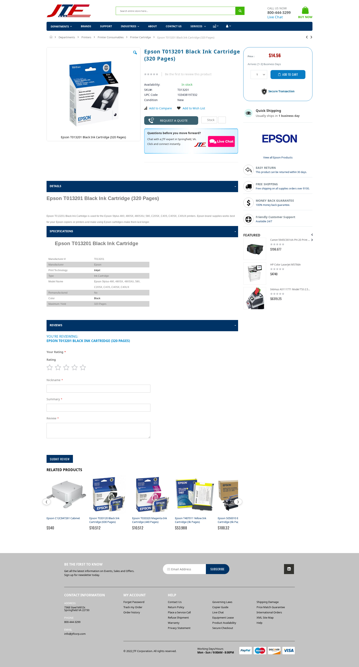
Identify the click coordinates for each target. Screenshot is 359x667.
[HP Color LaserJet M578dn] (254, 273)
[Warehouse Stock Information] (222, 120)
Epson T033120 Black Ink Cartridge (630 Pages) (104, 520)
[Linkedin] (289, 569)
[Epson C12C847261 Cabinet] (66, 514)
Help (259, 623)
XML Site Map (265, 617)
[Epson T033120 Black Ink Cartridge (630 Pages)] (109, 514)
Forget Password (133, 602)
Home (51, 37)
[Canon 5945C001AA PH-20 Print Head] (254, 249)
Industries (128, 26)
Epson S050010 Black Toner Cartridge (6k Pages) (234, 520)
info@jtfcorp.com (75, 634)
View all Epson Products (278, 157)
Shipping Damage (268, 602)
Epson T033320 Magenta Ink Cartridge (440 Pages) (149, 520)
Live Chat (275, 17)
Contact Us (174, 26)
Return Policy (176, 607)
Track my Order (132, 607)
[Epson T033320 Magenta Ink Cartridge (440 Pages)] (152, 514)
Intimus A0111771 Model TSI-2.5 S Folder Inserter (290, 289)
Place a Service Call (179, 612)
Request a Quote (174, 120)
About (152, 26)
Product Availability (224, 623)
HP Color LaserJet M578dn (285, 264)
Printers (86, 37)
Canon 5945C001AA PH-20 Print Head (290, 240)
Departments (67, 37)
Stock (210, 120)
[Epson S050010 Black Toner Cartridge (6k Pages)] (237, 514)
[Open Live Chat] (221, 141)
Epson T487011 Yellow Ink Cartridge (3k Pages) (190, 520)
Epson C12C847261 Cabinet (63, 518)
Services (197, 26)
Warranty (174, 623)
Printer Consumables (111, 37)
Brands (86, 26)
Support (106, 26)
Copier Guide (220, 607)
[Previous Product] (307, 37)
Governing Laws (222, 602)
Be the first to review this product (188, 74)
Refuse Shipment (178, 617)
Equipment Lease (223, 617)
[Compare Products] (215, 26)
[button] (135, 55)
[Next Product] (311, 37)
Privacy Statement (179, 628)
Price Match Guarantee (271, 607)
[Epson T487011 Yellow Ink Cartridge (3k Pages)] (194, 514)
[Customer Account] (228, 26)
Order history (131, 612)
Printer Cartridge (140, 37)
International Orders (269, 612)
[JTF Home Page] (69, 11)
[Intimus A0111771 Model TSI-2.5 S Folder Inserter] (254, 298)
